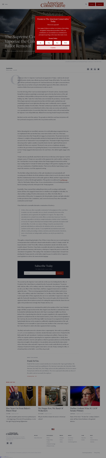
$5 (40, 43)
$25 (49, 43)
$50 (57, 43)
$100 (65, 43)
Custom (53, 48)
